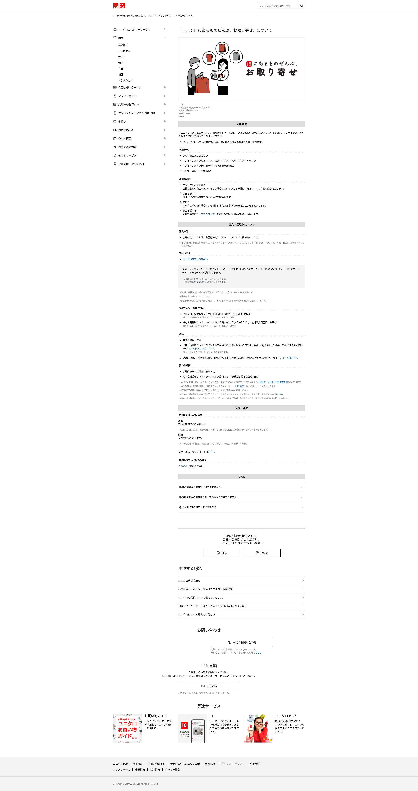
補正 (120, 74)
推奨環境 (254, 763)
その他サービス (127, 155)
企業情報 (140, 769)
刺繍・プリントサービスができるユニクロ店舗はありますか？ (212, 606)
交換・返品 (124, 138)
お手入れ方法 (125, 80)
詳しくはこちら (290, 357)
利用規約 (210, 763)
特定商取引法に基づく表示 (185, 763)
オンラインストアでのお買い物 (136, 113)
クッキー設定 (172, 769)
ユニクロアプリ (209, 214)
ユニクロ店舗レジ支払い (195, 259)
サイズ (122, 56)
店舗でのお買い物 (128, 104)
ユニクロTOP (120, 763)
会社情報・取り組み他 (131, 164)
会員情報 (138, 763)
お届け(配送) (125, 130)
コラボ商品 (124, 51)
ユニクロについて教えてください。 (197, 614)
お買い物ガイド (156, 763)
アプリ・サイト (127, 96)
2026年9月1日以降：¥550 (201, 348)
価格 (120, 62)
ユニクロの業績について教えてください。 (201, 597)
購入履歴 (240, 386)
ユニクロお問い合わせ (123, 16)
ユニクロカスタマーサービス (134, 29)
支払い (122, 121)
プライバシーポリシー (232, 763)
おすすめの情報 (127, 147)
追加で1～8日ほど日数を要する (273, 382)
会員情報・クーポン (130, 87)
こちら (197, 282)
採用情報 (155, 769)
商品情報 (123, 45)
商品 (137, 16)
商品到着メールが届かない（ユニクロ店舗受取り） (206, 589)
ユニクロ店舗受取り (189, 580)
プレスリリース (121, 769)
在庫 (143, 16)
